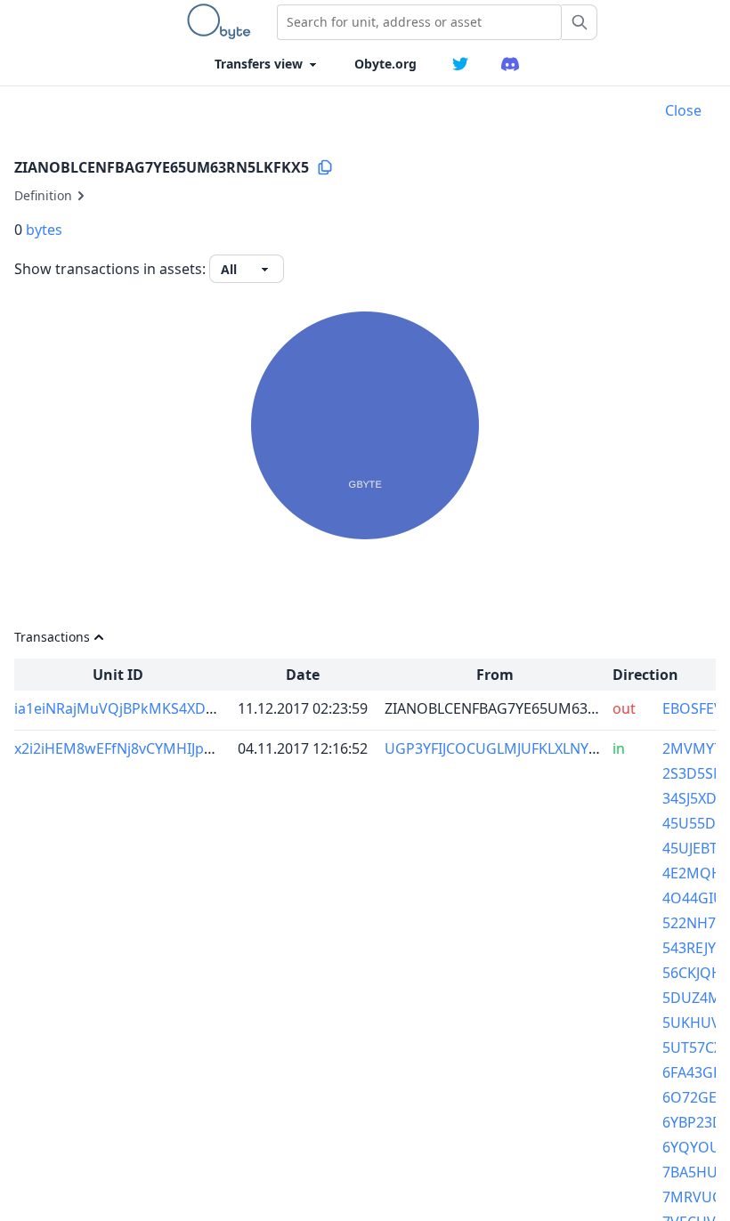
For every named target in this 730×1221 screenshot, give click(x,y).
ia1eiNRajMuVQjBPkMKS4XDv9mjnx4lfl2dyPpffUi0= (185, 708)
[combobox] (419, 22)
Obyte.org (385, 63)
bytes (44, 229)
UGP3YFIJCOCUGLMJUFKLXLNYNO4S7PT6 (522, 748)
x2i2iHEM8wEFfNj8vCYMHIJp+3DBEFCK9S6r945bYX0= (191, 748)
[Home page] (222, 21)
